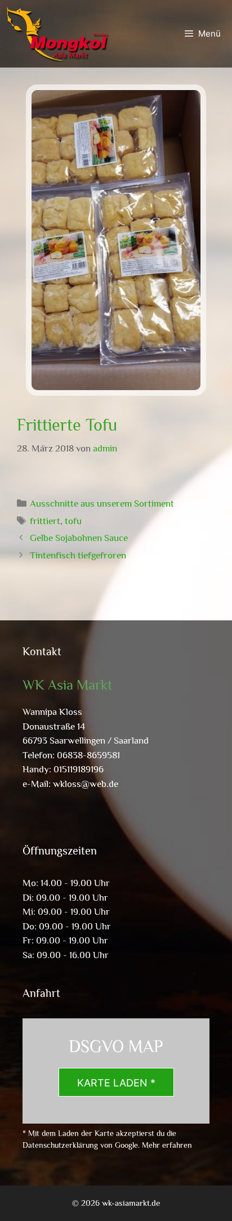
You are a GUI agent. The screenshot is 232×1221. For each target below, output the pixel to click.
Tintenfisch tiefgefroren (78, 555)
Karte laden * (116, 1083)
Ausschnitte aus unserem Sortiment (102, 503)
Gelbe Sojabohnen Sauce (79, 538)
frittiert (45, 521)
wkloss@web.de (85, 784)
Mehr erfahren (167, 1145)
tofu (73, 521)
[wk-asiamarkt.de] (57, 34)
